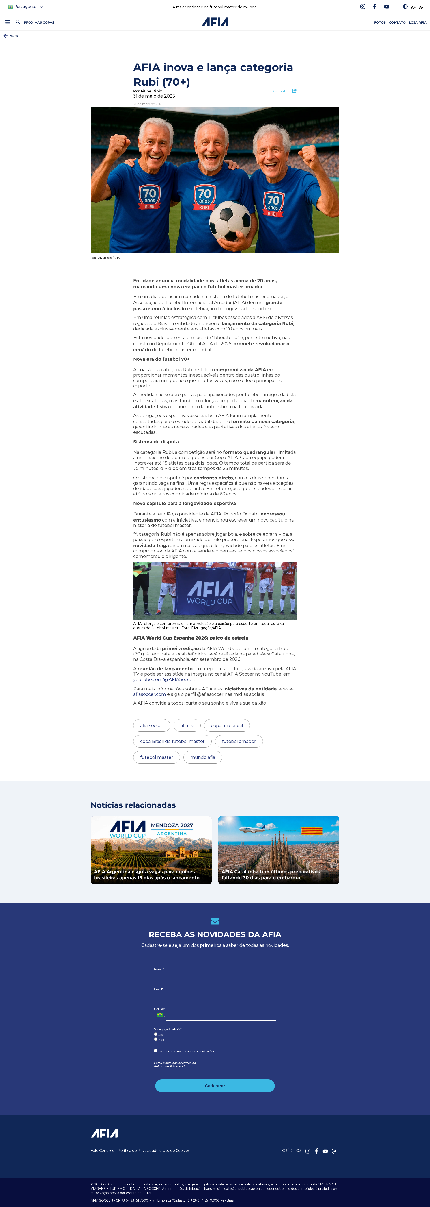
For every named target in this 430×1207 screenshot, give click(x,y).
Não (160, 1039)
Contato (397, 22)
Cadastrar (215, 1085)
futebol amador (239, 741)
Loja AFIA (418, 22)
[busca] (18, 22)
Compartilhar (282, 91)
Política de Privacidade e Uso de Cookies (153, 1150)
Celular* (159, 1009)
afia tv (187, 725)
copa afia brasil (227, 725)
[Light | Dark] (405, 7)
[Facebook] (374, 7)
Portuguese (24, 6)
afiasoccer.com (149, 694)
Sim (160, 1035)
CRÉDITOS (292, 1150)
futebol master (156, 757)
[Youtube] (386, 7)
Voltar (14, 36)
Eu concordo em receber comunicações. (186, 1051)
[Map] (334, 1151)
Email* (158, 989)
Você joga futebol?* (167, 1029)
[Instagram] (362, 7)
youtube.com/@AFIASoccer (163, 679)
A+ (413, 7)
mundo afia (202, 757)
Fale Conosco (102, 1150)
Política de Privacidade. (170, 1066)
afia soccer (151, 725)
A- (421, 7)
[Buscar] (26, 18)
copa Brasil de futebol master (172, 741)
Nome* (159, 969)
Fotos (380, 22)
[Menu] (7, 22)
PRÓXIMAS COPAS (39, 22)
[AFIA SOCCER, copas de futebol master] (215, 21)
